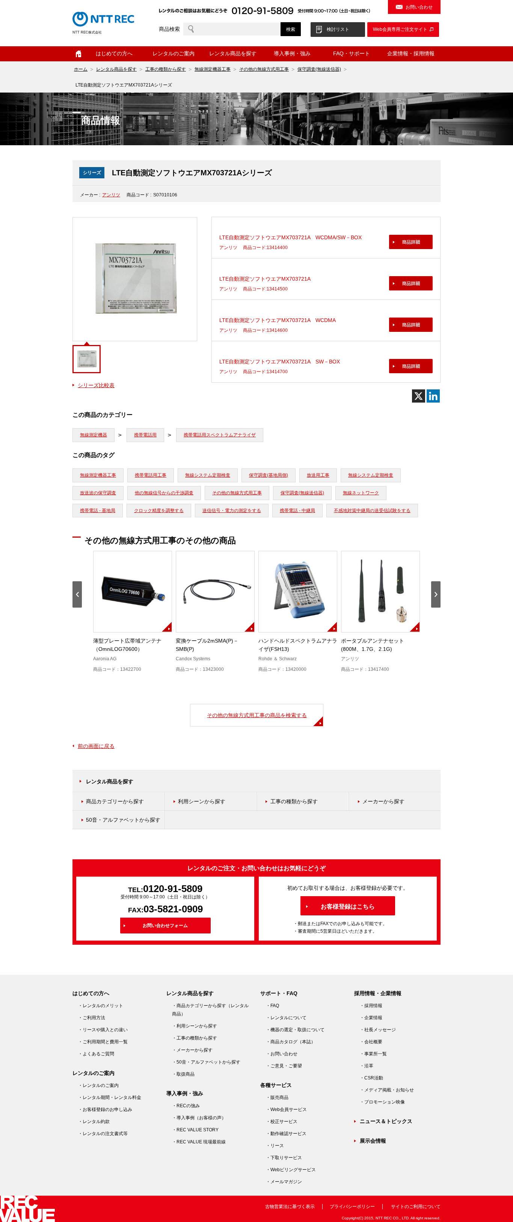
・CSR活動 (371, 1078)
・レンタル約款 (94, 1121)
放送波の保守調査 (98, 492)
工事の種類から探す (165, 69)
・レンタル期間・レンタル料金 (109, 1097)
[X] (418, 396)
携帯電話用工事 (150, 475)
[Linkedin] (433, 396)
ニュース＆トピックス (386, 1121)
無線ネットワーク (361, 492)
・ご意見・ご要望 (284, 1065)
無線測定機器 (93, 435)
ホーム (78, 53)
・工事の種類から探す (194, 1038)
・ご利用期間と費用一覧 (103, 1041)
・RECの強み (186, 1105)
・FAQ (272, 1005)
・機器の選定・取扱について (295, 1029)
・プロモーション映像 (382, 1102)
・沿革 (366, 1065)
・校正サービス (281, 1121)
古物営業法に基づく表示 (290, 1206)
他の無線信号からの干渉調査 (164, 492)
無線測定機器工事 (213, 69)
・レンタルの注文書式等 (103, 1133)
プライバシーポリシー (352, 1206)
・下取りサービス (284, 1157)
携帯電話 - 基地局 (97, 510)
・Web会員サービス (286, 1109)
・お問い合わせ (281, 1053)
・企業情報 (371, 1017)
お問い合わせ (419, 7)
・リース (275, 1145)
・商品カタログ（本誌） (290, 1041)
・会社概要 (371, 1041)
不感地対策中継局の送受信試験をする (372, 510)
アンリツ (111, 195)
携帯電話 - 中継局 (297, 510)
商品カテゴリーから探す (115, 801)
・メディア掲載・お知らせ (387, 1090)
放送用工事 (318, 475)
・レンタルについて (286, 1017)
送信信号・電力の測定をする (231, 510)
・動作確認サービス (286, 1133)
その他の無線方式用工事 (264, 69)
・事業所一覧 (373, 1053)
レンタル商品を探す (116, 69)
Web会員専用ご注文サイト (400, 29)
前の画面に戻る (96, 746)
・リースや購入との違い (103, 1029)
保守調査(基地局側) (268, 475)
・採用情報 (371, 1005)
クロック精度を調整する (159, 510)
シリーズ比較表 (96, 385)
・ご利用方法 (91, 1017)
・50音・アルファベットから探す (206, 1062)
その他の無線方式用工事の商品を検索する (257, 715)
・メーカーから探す (192, 1050)
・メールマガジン (284, 1181)
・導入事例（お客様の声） (199, 1117)
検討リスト (338, 29)
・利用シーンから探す (194, 1026)
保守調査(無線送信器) (319, 69)
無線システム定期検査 (207, 475)
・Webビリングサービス (291, 1169)
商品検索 (169, 29)
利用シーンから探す (201, 801)
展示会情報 (373, 1141)
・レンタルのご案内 (98, 1085)
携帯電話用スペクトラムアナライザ (220, 435)
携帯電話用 (145, 435)
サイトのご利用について (416, 1206)
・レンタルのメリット (100, 1005)
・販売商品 (277, 1097)
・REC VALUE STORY (195, 1129)
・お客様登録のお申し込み (105, 1109)
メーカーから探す (383, 801)
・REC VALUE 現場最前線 (199, 1141)
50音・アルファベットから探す (123, 820)
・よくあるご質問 (96, 1053)
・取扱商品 (183, 1074)
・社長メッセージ (378, 1029)
